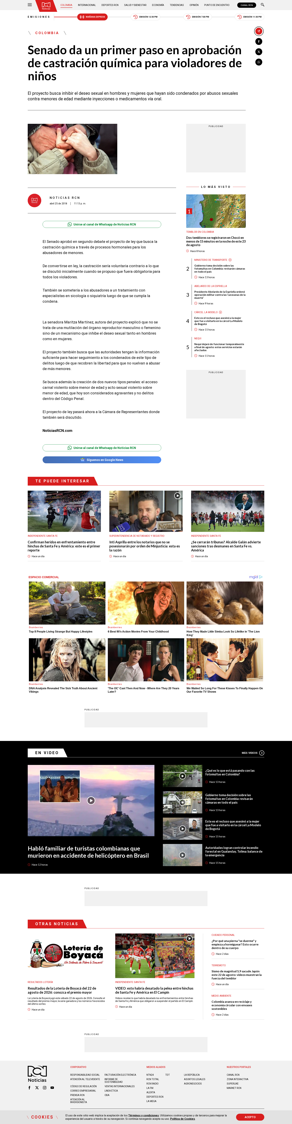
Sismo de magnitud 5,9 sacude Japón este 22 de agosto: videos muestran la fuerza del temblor (237, 974)
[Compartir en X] (258, 51)
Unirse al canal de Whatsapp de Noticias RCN (105, 224)
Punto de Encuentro (216, 5)
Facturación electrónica (120, 1075)
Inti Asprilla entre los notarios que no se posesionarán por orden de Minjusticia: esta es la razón (144, 546)
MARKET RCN (234, 1088)
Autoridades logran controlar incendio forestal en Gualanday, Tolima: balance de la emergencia (233, 851)
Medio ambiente (221, 995)
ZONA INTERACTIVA (237, 1079)
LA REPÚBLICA (192, 1075)
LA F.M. (150, 1088)
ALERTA (151, 1092)
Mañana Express (95, 17)
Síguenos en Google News (105, 460)
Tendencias (177, 5)
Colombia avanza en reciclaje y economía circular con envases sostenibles (232, 1005)
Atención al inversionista (78, 1101)
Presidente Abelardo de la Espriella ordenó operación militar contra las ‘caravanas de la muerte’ (220, 294)
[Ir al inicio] (46, 6)
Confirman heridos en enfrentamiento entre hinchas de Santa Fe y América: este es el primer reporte (64, 546)
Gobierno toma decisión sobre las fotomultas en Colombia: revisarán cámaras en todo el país (219, 268)
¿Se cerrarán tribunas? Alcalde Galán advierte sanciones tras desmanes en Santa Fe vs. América (226, 546)
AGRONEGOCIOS (193, 1083)
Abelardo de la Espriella (210, 286)
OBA (107, 1095)
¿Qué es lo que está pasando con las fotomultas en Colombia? (230, 772)
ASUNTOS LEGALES (194, 1079)
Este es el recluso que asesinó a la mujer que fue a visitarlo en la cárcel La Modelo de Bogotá (218, 320)
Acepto (250, 1117)
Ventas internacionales (120, 1086)
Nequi (197, 338)
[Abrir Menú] (30, 5)
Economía (158, 5)
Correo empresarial (83, 1090)
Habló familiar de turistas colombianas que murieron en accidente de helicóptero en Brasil (88, 852)
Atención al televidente (85, 1079)
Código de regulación (83, 1086)
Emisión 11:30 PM (252, 17)
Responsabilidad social (85, 1075)
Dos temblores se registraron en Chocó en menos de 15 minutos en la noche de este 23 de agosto (216, 241)
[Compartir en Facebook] (258, 41)
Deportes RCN (110, 5)
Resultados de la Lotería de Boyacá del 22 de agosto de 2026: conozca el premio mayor (62, 990)
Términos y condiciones (143, 1115)
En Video (47, 753)
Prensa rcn (77, 1095)
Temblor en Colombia (200, 231)
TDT (167, 1075)
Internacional (87, 5)
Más (250, 752)
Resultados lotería (40, 982)
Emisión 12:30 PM (148, 17)
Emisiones (39, 16)
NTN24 (150, 1075)
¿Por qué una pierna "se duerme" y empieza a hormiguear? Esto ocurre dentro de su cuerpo (235, 944)
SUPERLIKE (233, 1083)
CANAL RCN (247, 5)
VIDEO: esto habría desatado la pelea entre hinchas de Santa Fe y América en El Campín (154, 990)
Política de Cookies (182, 1118)
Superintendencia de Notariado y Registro (136, 535)
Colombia (66, 5)
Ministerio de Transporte (210, 259)
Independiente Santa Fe (43, 535)
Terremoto (219, 965)
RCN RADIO (153, 1083)
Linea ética (111, 1090)
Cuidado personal (223, 935)
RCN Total (153, 1079)
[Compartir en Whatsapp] (258, 62)
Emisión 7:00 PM (200, 17)
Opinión (194, 5)
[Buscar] (262, 5)
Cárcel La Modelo (206, 312)
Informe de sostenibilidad (114, 1080)
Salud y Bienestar (135, 5)
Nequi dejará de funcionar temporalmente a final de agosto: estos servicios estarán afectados (219, 347)
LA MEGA (151, 1101)
